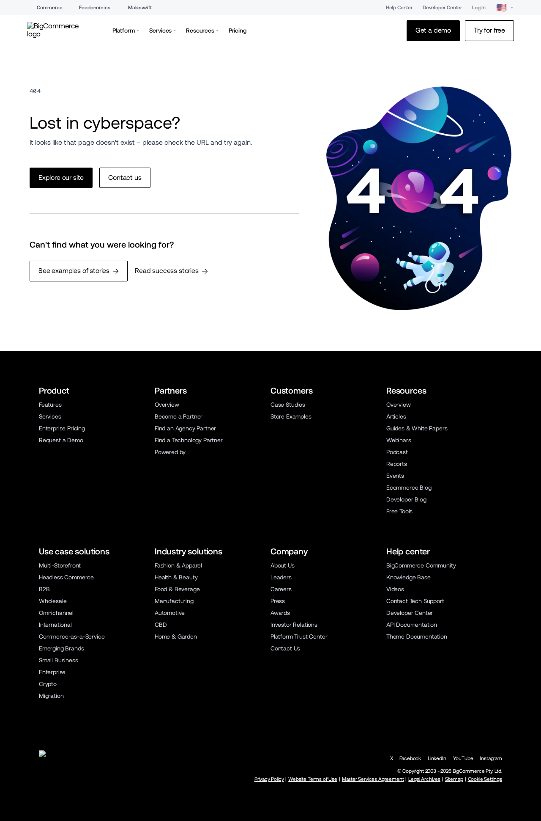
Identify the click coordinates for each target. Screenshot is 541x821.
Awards (280, 612)
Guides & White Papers (416, 428)
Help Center (399, 8)
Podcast (397, 452)
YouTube (463, 758)
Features (50, 404)
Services (50, 416)
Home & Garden (176, 636)
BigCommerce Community (421, 565)
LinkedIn (437, 758)
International (55, 624)
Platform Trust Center (298, 636)
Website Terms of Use (312, 779)
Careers (281, 589)
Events (395, 475)
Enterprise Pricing (62, 428)
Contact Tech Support (415, 601)
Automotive (170, 612)
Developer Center (442, 8)
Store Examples (290, 416)
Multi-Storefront (60, 565)
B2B (44, 589)
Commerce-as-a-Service (71, 636)
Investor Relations (293, 624)
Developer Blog (406, 499)
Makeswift (140, 8)
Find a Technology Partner (189, 440)
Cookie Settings (485, 779)
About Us (282, 565)
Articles (396, 416)
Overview (167, 404)
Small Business (58, 660)
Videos (395, 589)
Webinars (398, 440)
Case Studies (287, 404)
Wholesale (53, 601)
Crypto (48, 683)
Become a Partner (178, 416)
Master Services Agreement (373, 779)
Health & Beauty (176, 577)
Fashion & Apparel (178, 565)
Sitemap (454, 779)
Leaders (281, 577)
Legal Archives (424, 779)
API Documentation (411, 624)
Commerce (50, 8)
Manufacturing (174, 601)
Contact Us (285, 648)
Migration (51, 695)
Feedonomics (94, 8)
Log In (479, 8)
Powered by (170, 452)
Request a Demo (61, 440)
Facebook (410, 758)
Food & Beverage (177, 589)
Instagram (491, 758)
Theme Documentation (416, 636)
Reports (396, 463)
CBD (161, 624)
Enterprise (52, 672)
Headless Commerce (66, 577)
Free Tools (399, 511)
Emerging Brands (61, 648)
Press (277, 601)
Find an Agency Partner (185, 428)
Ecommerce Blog (409, 487)
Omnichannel (56, 612)
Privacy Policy (269, 779)
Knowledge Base (408, 577)
